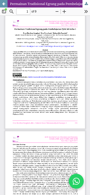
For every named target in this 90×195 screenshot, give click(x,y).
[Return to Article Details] (4, 4)
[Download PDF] (86, 4)
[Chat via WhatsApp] (76, 181)
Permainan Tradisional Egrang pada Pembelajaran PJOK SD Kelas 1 (50, 4)
